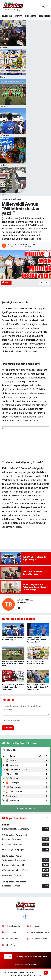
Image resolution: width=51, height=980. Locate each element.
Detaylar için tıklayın (25, 808)
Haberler (6, 199)
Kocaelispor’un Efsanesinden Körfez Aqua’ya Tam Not (36, 640)
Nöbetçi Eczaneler (13, 926)
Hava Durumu (35, 926)
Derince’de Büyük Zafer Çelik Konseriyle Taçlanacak (13, 687)
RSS (9, 956)
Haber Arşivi (10, 945)
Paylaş (7, 282)
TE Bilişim (21, 603)
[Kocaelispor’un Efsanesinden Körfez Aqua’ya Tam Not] (38, 629)
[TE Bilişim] (8, 604)
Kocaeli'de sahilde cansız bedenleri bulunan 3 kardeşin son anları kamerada (26, 975)
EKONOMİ (30, 16)
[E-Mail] (19, 608)
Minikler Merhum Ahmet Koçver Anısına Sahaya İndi (13, 663)
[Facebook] (25, 916)
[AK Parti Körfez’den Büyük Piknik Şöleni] (38, 653)
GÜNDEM (7, 16)
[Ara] (43, 6)
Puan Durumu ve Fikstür (39, 932)
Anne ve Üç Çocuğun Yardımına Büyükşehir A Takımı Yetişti (37, 687)
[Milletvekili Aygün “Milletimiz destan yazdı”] (25, 264)
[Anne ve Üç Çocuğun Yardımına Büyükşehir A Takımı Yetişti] (38, 677)
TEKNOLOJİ (44, 16)
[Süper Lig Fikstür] (47, 818)
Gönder (8, 728)
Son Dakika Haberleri (38, 939)
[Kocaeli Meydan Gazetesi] (13, 6)
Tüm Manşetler (11, 939)
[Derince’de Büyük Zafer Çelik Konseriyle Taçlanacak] (13, 677)
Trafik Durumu (10, 932)
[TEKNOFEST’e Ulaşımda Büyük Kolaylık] (13, 629)
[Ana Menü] (47, 6)
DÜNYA (18, 16)
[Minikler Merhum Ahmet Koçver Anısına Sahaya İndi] (13, 653)
